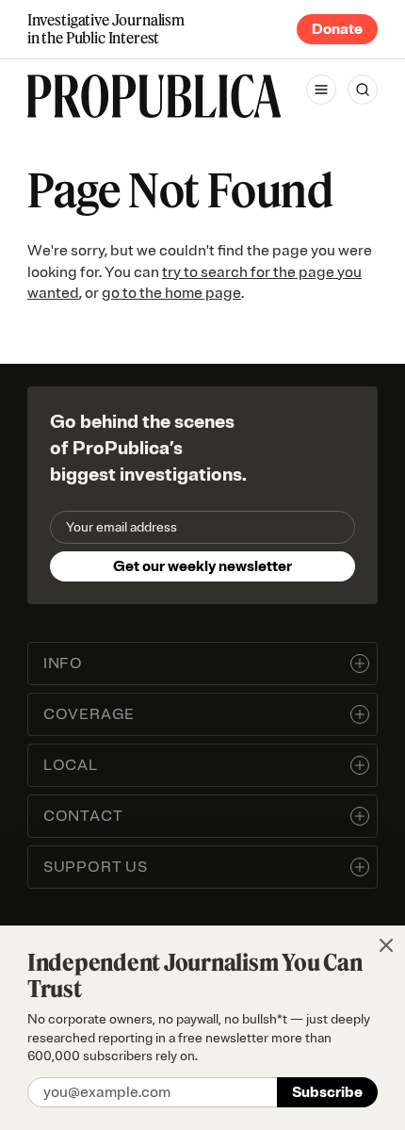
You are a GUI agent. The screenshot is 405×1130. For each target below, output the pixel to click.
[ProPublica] (154, 96)
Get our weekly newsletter (202, 566)
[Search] (363, 89)
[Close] (386, 945)
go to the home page (171, 293)
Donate (337, 29)
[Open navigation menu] (321, 89)
